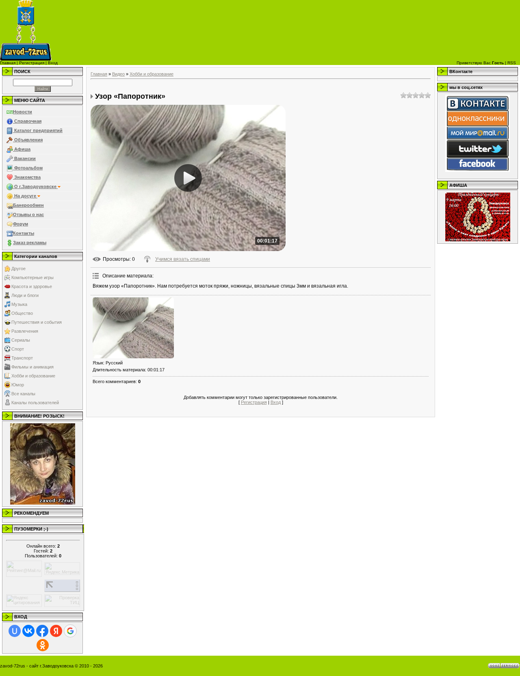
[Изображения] (133, 327)
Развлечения (24, 331)
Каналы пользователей (35, 402)
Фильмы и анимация (32, 366)
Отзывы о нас (28, 214)
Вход (53, 63)
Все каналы (23, 393)
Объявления (28, 139)
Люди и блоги (25, 295)
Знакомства (27, 177)
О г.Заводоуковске (35, 186)
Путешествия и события (36, 322)
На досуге (25, 195)
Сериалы (20, 340)
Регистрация (31, 63)
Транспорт (22, 357)
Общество (22, 313)
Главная (7, 63)
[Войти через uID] (15, 631)
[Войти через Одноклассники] (43, 645)
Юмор (17, 384)
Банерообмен (28, 205)
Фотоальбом (28, 167)
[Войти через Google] (70, 630)
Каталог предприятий (38, 130)
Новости (22, 111)
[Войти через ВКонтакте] (28, 631)
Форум (20, 223)
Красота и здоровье (31, 286)
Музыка (19, 304)
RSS (511, 63)
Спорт (17, 349)
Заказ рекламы (29, 242)
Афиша (21, 149)
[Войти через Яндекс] (56, 631)
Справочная (27, 121)
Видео (118, 74)
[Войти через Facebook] (42, 631)
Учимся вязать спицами (182, 259)
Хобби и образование (33, 375)
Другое (18, 268)
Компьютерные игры (32, 277)
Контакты (23, 233)
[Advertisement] (298, 30)
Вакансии (24, 158)
